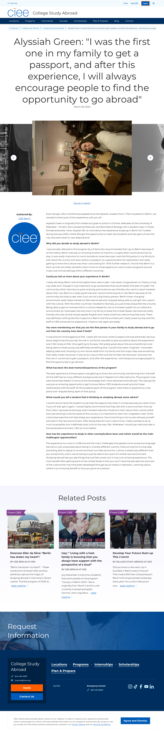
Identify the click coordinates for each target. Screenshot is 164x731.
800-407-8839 (97, 690)
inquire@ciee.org (23, 680)
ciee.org (13, 3)
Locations (14, 21)
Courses (63, 21)
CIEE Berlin (24, 218)
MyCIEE (134, 3)
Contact (129, 21)
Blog (116, 21)
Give (126, 3)
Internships (47, 21)
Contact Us (27, 696)
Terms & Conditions (101, 724)
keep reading (18, 585)
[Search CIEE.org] (153, 3)
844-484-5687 (21, 676)
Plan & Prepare (100, 21)
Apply (145, 3)
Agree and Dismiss (135, 720)
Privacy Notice (78, 724)
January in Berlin (82, 203)
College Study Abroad (30, 28)
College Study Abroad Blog (53, 28)
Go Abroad (14, 28)
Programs (30, 21)
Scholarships (80, 21)
